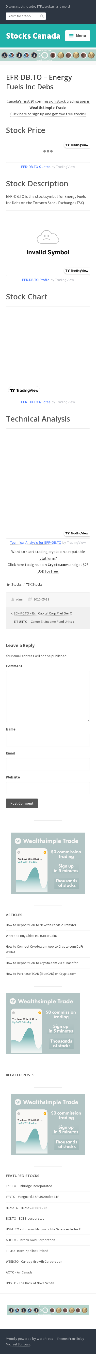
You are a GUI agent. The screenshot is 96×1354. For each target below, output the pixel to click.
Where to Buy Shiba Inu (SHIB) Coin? (31, 935)
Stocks (16, 584)
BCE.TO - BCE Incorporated (25, 1218)
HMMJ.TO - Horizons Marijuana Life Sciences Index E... (44, 1229)
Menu (81, 35)
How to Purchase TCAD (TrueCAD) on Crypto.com (41, 973)
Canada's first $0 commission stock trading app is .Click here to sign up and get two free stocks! (48, 108)
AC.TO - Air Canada (19, 1272)
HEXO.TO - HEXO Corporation (26, 1207)
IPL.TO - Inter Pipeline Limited (27, 1250)
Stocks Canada (33, 36)
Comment (14, 666)
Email (10, 753)
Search (42, 16)
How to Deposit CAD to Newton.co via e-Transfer (41, 925)
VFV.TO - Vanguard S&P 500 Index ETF (32, 1196)
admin (20, 599)
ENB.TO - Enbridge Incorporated (29, 1186)
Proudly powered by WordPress (29, 1338)
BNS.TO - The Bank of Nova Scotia (30, 1283)
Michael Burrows (18, 1344)
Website (13, 777)
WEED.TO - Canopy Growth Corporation (34, 1261)
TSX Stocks (34, 584)
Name (11, 729)
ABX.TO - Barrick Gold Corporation (30, 1240)
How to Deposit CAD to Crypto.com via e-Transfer (42, 963)
